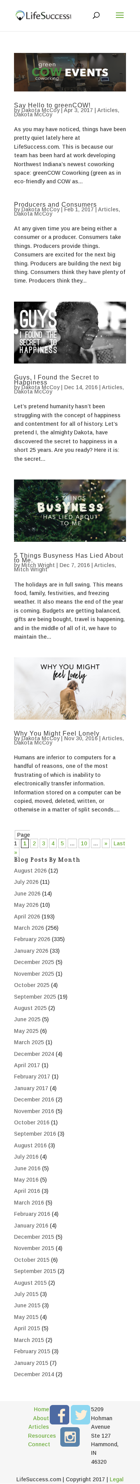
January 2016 (31, 1225)
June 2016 (27, 1168)
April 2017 (27, 1065)
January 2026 (31, 951)
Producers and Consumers (55, 204)
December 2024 (34, 1054)
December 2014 (34, 1374)
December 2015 (34, 1237)
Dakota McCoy (40, 110)
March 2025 (29, 1042)
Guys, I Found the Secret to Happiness (56, 380)
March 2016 (29, 1202)
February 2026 (32, 939)
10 (84, 843)
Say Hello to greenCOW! (52, 105)
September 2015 (35, 1271)
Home (41, 1409)
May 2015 (26, 1317)
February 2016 (32, 1214)
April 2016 (27, 1191)
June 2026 (27, 893)
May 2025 (26, 1031)
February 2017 (32, 1076)
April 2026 (27, 916)
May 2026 (26, 905)
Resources (38, 1436)
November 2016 (34, 1111)
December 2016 (34, 1099)
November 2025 (34, 974)
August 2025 (30, 1008)
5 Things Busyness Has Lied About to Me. (68, 558)
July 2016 (26, 1157)
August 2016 (30, 1145)
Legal (117, 1479)
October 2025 (31, 985)
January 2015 (31, 1363)
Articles (107, 110)
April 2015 (27, 1328)
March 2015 (29, 1340)
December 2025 (34, 962)
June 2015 (27, 1305)
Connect (38, 1444)
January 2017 (31, 1088)
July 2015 (26, 1294)
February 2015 (32, 1351)
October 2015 (31, 1260)
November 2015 (34, 1248)
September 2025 (35, 997)
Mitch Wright (38, 565)
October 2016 (31, 1122)
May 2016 (26, 1180)
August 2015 (30, 1283)
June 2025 (27, 1019)
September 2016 (35, 1134)
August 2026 (30, 871)
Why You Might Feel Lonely (57, 733)
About (41, 1418)
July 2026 (26, 882)
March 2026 (29, 928)
